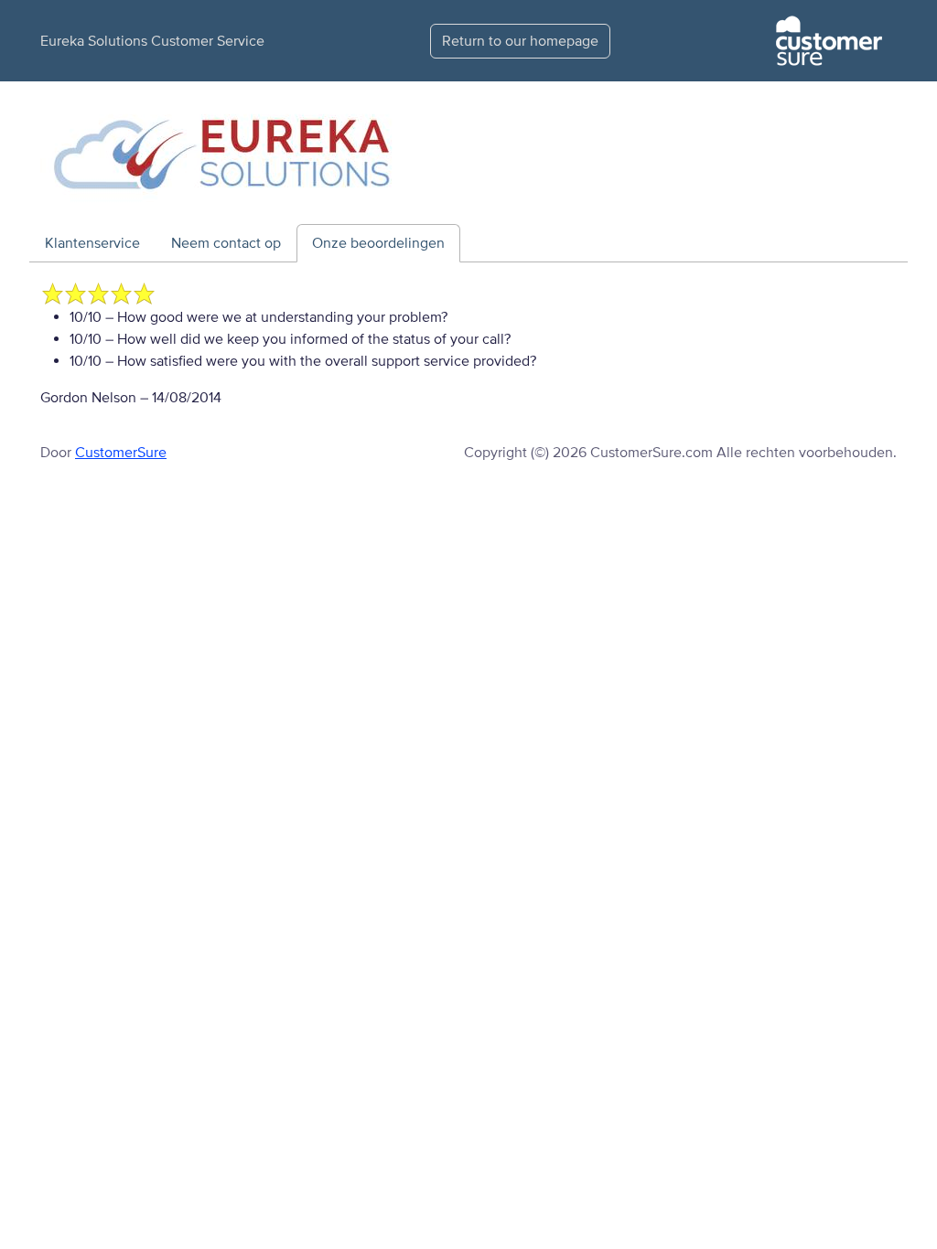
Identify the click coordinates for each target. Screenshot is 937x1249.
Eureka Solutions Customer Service (152, 41)
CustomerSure (121, 452)
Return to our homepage (520, 41)
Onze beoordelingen (378, 243)
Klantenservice (92, 243)
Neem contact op (226, 243)
